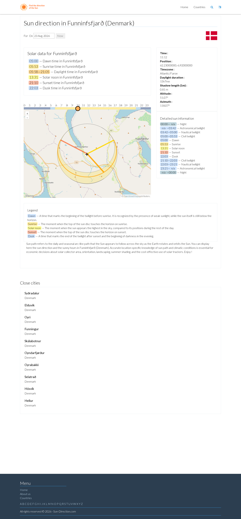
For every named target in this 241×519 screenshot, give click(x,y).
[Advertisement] (120, 440)
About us (25, 494)
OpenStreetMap (130, 196)
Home (184, 7)
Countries (199, 7)
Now (60, 35)
